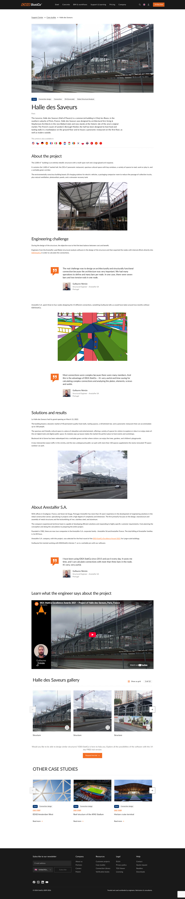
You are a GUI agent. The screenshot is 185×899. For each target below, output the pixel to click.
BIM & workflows (80, 4)
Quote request (141, 865)
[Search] (140, 4)
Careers (78, 868)
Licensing (119, 872)
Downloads (140, 872)
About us (79, 861)
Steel (57, 4)
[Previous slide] (33, 710)
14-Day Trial (159, 4)
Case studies (51, 17)
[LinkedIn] (42, 882)
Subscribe (62, 870)
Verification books (102, 872)
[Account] (148, 5)
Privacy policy (121, 865)
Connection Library (103, 868)
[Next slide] (152, 710)
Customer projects (103, 861)
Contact (139, 861)
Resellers (139, 868)
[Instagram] (38, 882)
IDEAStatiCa (36, 253)
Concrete (66, 4)
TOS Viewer (120, 868)
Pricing (112, 4)
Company (122, 4)
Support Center (37, 17)
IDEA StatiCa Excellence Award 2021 (107, 538)
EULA (118, 861)
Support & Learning (98, 4)
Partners (79, 865)
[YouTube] (47, 882)
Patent (78, 872)
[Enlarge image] (92, 58)
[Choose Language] (144, 5)
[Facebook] (34, 882)
